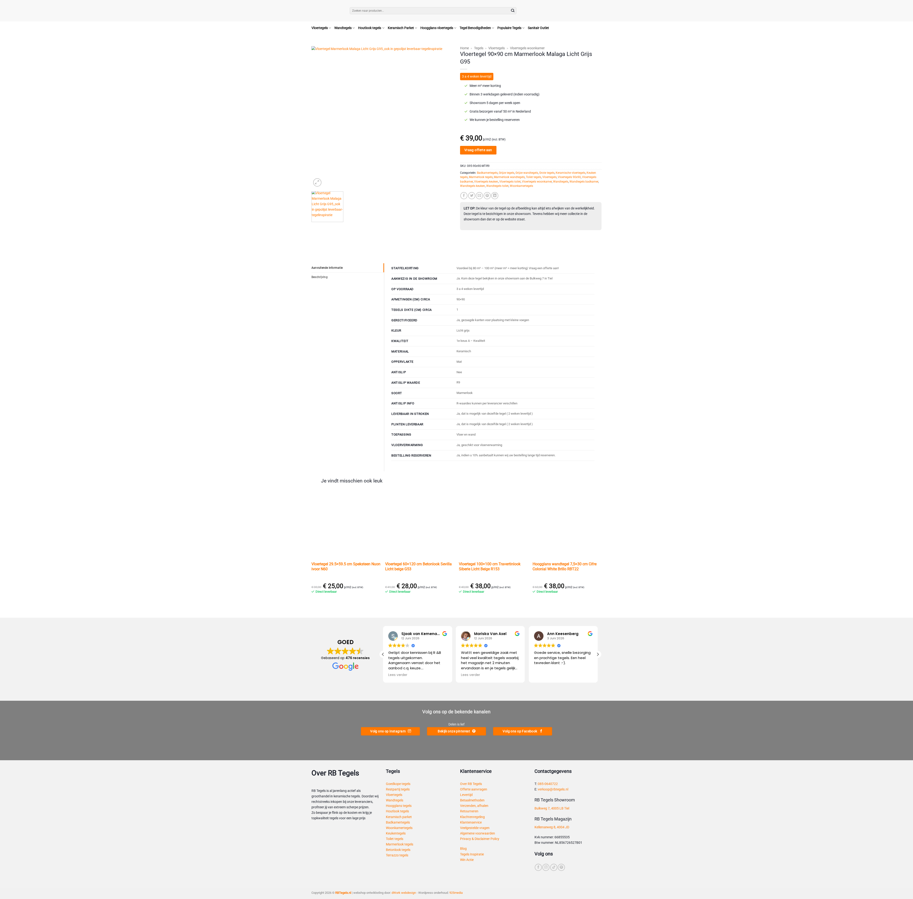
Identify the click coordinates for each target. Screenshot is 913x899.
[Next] (444, 117)
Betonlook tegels (398, 850)
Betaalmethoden (472, 800)
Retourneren (469, 811)
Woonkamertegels (521, 186)
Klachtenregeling (472, 817)
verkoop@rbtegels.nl (553, 789)
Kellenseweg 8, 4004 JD (551, 827)
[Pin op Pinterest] (487, 195)
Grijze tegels (506, 172)
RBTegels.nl (343, 892)
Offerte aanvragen (473, 789)
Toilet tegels (533, 177)
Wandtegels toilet (497, 186)
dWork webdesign (404, 892)
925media (456, 892)
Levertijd (466, 795)
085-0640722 (548, 784)
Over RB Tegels (471, 784)
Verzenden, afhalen (474, 806)
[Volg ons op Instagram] (545, 867)
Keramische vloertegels (570, 172)
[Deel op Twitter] (471, 195)
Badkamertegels (487, 172)
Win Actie (467, 860)
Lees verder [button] (397, 675)
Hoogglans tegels (399, 806)
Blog (463, 849)
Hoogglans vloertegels (436, 28)
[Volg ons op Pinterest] (561, 867)
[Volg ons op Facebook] (538, 867)
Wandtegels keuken (472, 186)
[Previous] (320, 117)
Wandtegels (343, 28)
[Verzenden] (512, 11)
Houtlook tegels (369, 28)
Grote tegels (546, 172)
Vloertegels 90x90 (569, 177)
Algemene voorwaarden (477, 833)
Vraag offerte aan (478, 150)
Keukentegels (396, 833)
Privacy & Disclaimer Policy (479, 839)
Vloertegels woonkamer (527, 48)
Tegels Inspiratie (472, 854)
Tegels (478, 48)
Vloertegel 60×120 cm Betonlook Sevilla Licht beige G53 (418, 566)
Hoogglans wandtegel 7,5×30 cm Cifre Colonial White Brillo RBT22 (565, 566)
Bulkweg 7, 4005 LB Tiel (551, 808)
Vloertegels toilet (510, 181)
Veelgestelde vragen (475, 828)
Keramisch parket (399, 817)
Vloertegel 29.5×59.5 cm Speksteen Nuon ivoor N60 (345, 566)
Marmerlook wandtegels (509, 177)
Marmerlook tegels (481, 177)
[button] (598, 11)
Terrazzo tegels (397, 855)
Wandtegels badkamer (583, 181)
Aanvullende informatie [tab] (327, 267)
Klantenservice (471, 822)
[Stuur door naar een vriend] (479, 195)
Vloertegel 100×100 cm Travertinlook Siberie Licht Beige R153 (489, 566)
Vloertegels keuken (486, 181)
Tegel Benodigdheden (475, 28)
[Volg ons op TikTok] (553, 867)
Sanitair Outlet (538, 28)
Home (464, 48)
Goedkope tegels (398, 784)
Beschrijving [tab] (319, 277)
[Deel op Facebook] (463, 195)
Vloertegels (319, 28)
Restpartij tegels (398, 789)
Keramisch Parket (401, 28)
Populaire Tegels (509, 28)
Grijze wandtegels (526, 172)
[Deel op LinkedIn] (494, 195)
